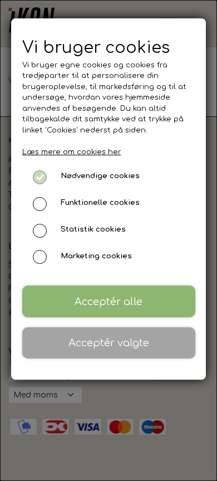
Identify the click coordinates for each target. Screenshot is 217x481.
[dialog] (108, 240)
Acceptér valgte (108, 343)
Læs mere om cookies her (71, 152)
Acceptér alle (108, 301)
